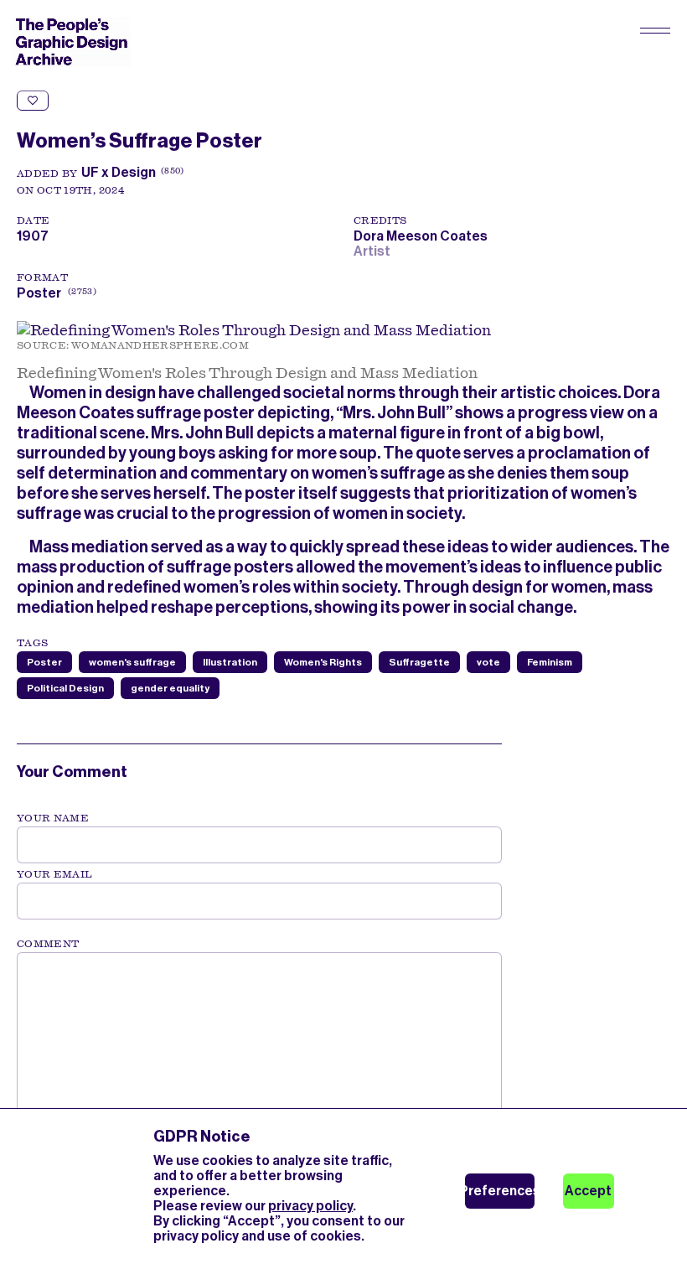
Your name (53, 818)
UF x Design (118, 172)
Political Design (65, 688)
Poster (39, 293)
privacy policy (310, 1206)
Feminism (549, 662)
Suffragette (419, 662)
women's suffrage (132, 662)
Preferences (500, 1191)
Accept (588, 1191)
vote (488, 662)
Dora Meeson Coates (423, 236)
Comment (48, 944)
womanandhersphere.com (160, 345)
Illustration (230, 662)
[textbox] (259, 1037)
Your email (55, 874)
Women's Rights (323, 662)
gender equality (170, 688)
